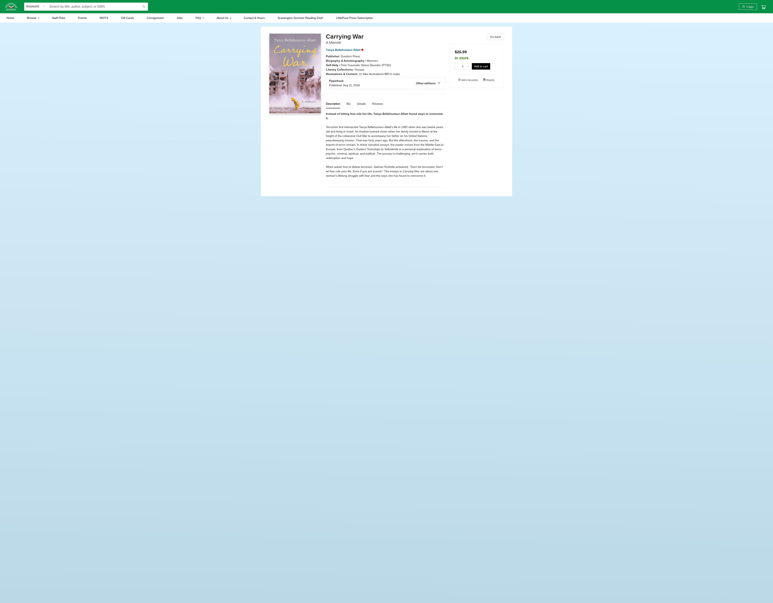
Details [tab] (361, 103)
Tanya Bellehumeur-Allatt (343, 49)
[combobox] (35, 6)
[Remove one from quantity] (457, 66)
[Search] (144, 7)
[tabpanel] (386, 149)
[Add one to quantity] (468, 66)
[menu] (386, 18)
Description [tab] (333, 103)
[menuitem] (10, 18)
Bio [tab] (349, 103)
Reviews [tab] (377, 103)
